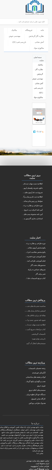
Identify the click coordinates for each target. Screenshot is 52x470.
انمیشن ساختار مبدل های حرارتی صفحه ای (30, 311)
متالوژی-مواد (39, 48)
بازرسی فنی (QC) (19, 42)
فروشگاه (28, 30)
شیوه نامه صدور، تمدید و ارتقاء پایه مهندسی (29, 320)
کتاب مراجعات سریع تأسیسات (34, 329)
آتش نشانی (39, 42)
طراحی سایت (44, 466)
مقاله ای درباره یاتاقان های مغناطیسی (31, 315)
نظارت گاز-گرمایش (36, 36)
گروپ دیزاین (33, 469)
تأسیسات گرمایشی (38, 334)
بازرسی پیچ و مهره (38, 339)
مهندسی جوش (14, 36)
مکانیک (14, 30)
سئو (36, 466)
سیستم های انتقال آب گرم (36, 343)
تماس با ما (40, 453)
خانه (42, 30)
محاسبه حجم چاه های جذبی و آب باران (31, 306)
